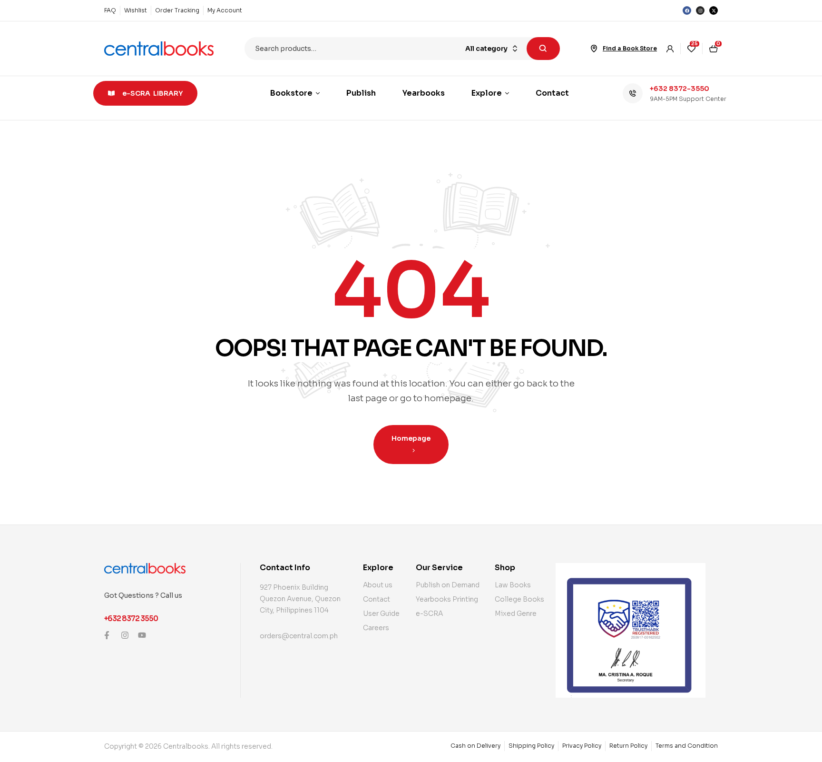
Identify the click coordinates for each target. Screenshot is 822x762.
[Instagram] (700, 10)
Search (543, 48)
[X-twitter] (713, 10)
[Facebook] (687, 10)
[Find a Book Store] (594, 48)
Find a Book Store (630, 48)
